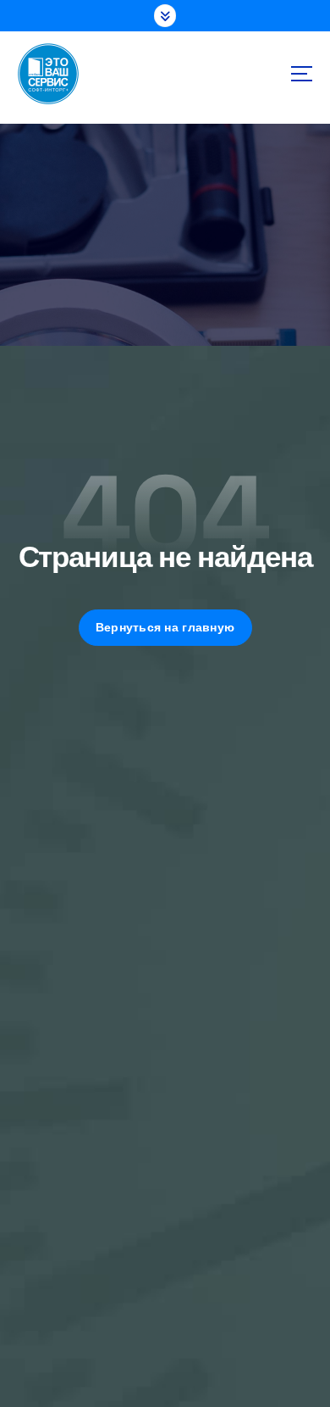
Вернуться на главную (165, 627)
